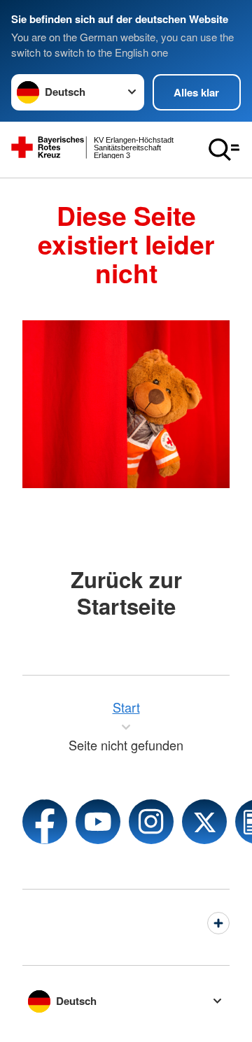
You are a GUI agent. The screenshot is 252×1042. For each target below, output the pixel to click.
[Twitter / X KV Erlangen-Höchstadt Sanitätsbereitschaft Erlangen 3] (204, 821)
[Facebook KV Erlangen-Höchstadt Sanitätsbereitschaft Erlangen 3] (44, 821)
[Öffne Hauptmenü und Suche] (224, 149)
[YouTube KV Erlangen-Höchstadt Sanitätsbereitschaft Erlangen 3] (98, 821)
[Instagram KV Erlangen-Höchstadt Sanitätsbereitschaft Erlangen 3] (151, 821)
